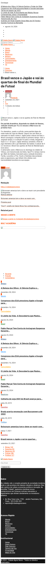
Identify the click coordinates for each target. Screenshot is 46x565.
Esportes (8, 70)
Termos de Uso (11, 548)
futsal (7, 168)
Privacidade (9, 551)
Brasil (7, 52)
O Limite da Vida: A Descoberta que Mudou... (21, 315)
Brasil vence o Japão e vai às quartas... (19, 439)
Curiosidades (10, 58)
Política (4, 422)
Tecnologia (9, 63)
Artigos (8, 56)
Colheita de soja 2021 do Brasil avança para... (21, 399)
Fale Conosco (10, 546)
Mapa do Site (10, 553)
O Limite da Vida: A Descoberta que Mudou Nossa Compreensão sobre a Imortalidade (19, 14)
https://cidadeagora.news (10, 187)
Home (7, 48)
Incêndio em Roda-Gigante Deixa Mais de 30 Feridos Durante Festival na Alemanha (20, 22)
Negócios (8, 54)
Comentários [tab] (10, 278)
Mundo (7, 50)
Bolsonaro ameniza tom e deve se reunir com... (22, 426)
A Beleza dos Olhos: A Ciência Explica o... (20, 288)
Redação (14, 98)
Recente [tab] (8, 274)
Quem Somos (10, 544)
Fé (6, 65)
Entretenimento (10, 61)
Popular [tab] (8, 276)
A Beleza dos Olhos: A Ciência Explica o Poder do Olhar (21, 6)
